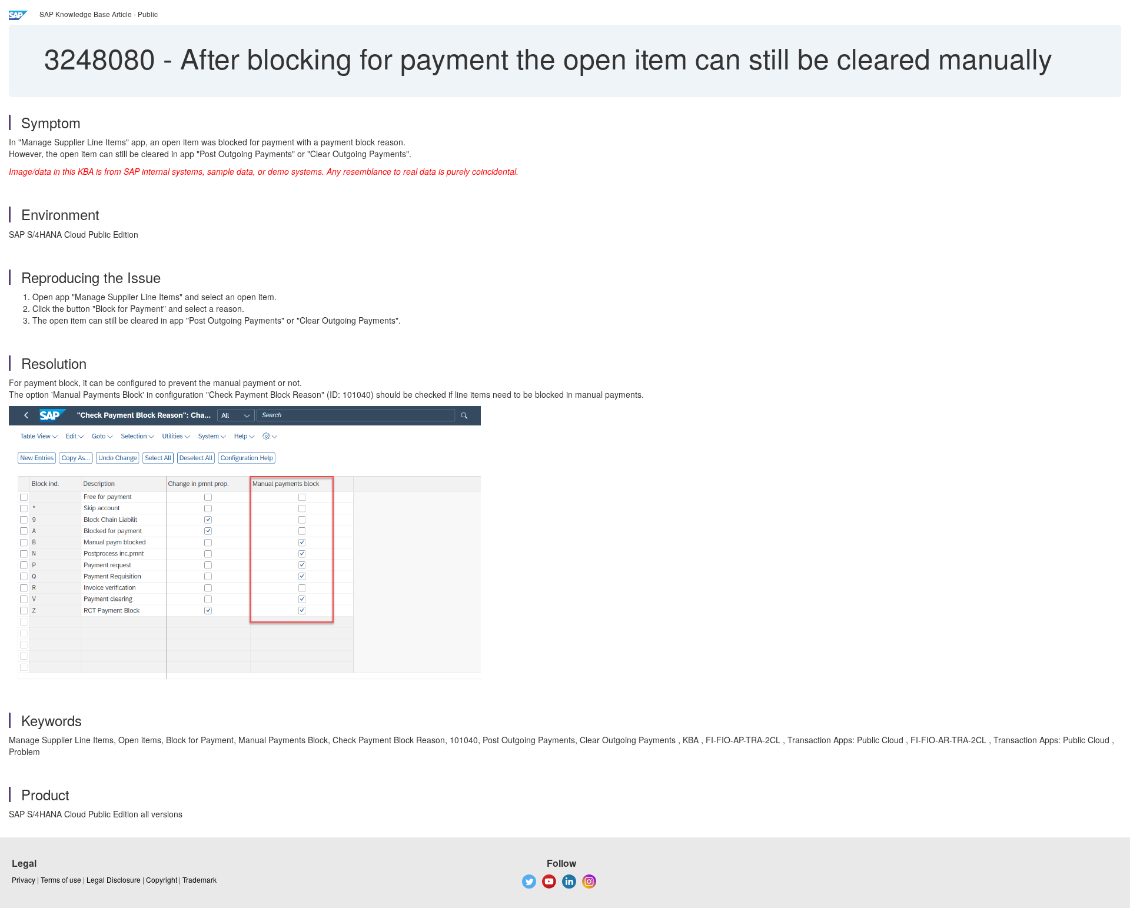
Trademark (199, 879)
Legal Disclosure (114, 879)
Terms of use (61, 879)
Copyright (161, 879)
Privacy (23, 879)
